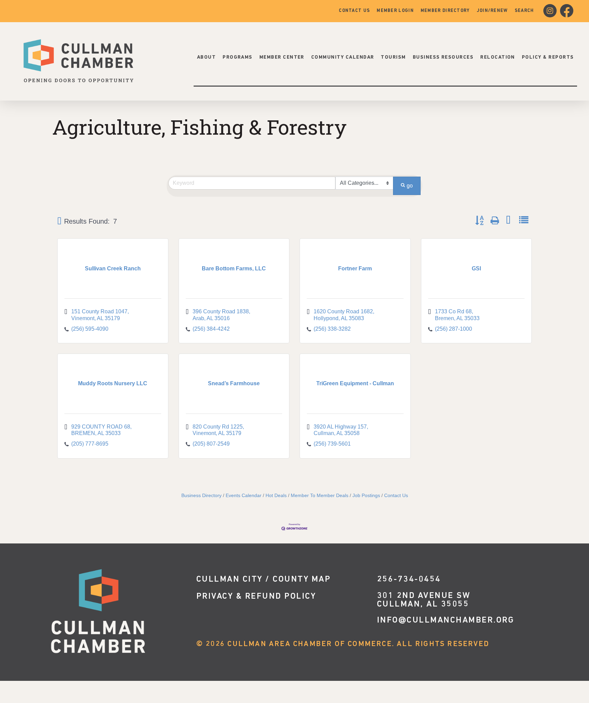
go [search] (410, 186)
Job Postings (366, 495)
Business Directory (201, 495)
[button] (59, 221)
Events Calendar (243, 495)
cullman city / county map (263, 579)
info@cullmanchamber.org (445, 620)
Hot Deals (276, 495)
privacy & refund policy (256, 596)
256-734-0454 (409, 579)
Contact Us (396, 495)
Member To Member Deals (319, 495)
